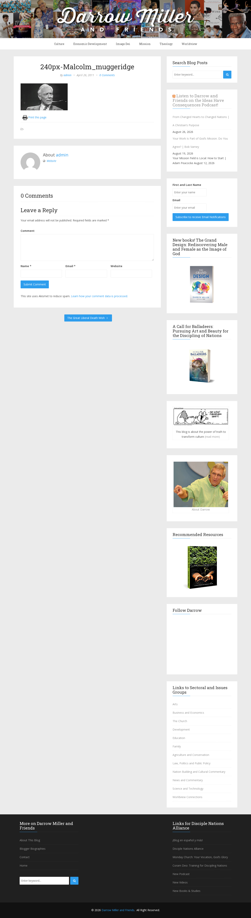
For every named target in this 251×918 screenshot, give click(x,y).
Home (23, 865)
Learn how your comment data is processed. (99, 296)
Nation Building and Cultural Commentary (199, 772)
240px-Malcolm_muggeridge (87, 66)
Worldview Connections (187, 797)
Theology (166, 44)
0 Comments (107, 75)
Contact (25, 857)
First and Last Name (187, 185)
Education (179, 738)
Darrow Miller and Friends (118, 910)
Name (26, 266)
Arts (175, 704)
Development (181, 729)
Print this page (36, 117)
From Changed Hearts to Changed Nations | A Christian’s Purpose (201, 121)
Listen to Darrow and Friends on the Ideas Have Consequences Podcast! (198, 100)
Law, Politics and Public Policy (191, 763)
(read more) (212, 436)
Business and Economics (188, 712)
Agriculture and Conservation (191, 755)
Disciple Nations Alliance (188, 848)
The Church (180, 721)
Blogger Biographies (32, 848)
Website (51, 161)
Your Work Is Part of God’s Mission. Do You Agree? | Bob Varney (200, 143)
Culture (59, 44)
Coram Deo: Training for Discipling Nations (200, 865)
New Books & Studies (186, 891)
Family (177, 746)
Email (70, 266)
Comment (28, 231)
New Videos (180, 882)
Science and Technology (188, 788)
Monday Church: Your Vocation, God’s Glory (200, 857)
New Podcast (181, 874)
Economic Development (90, 44)
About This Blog (30, 840)
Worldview (189, 44)
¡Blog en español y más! (188, 840)
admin (67, 75)
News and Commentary (188, 780)
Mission (145, 44)
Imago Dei (123, 44)
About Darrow (201, 509)
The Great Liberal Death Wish (86, 318)
